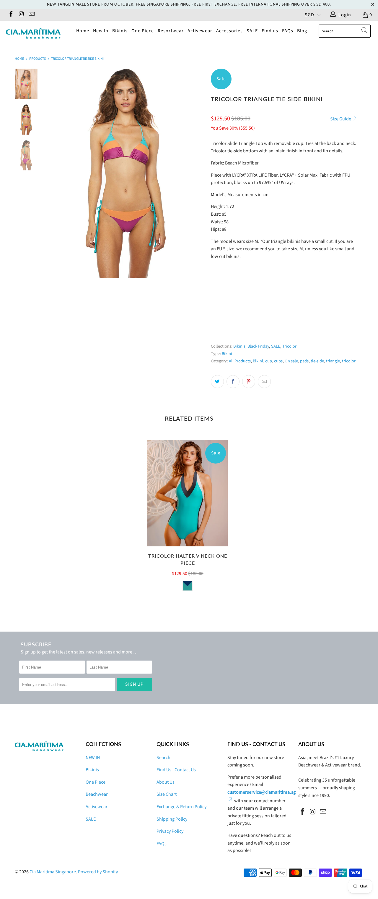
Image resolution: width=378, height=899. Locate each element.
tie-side (317, 361)
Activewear (200, 31)
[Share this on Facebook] (233, 381)
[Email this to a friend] (264, 381)
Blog (302, 31)
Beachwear (97, 794)
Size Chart (167, 794)
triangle (333, 361)
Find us (270, 31)
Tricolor (289, 346)
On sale (291, 361)
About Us (166, 782)
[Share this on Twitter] (217, 381)
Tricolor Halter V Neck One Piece (187, 493)
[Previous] (55, 173)
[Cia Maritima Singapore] (33, 33)
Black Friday (258, 346)
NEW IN (93, 757)
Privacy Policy (170, 831)
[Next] (196, 173)
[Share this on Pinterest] (248, 381)
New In (100, 31)
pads (304, 361)
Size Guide (341, 119)
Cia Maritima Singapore (53, 872)
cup (268, 361)
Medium (241, 306)
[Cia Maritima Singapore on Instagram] (21, 15)
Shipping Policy (172, 819)
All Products (240, 361)
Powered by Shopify (98, 872)
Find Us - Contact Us (176, 769)
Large (262, 306)
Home (82, 31)
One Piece (142, 31)
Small (219, 306)
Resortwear (171, 31)
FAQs (287, 31)
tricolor (349, 361)
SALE (252, 31)
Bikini (227, 354)
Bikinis (120, 31)
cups (278, 361)
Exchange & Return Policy (181, 806)
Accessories (229, 31)
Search (163, 757)
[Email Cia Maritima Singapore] (31, 15)
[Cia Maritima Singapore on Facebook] (10, 15)
